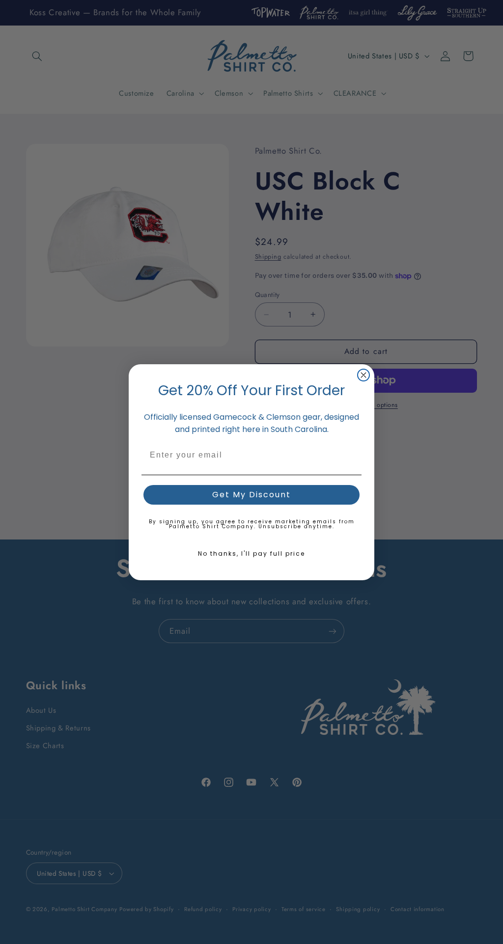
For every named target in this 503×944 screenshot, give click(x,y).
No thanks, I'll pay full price (251, 553)
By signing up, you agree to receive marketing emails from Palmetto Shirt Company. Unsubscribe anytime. (252, 524)
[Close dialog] (363, 375)
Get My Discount (251, 494)
